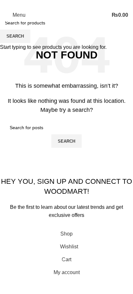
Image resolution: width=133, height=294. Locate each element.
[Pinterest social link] (82, 4)
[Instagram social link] (66, 4)
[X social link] (59, 4)
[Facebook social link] (51, 4)
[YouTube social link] (74, 4)
